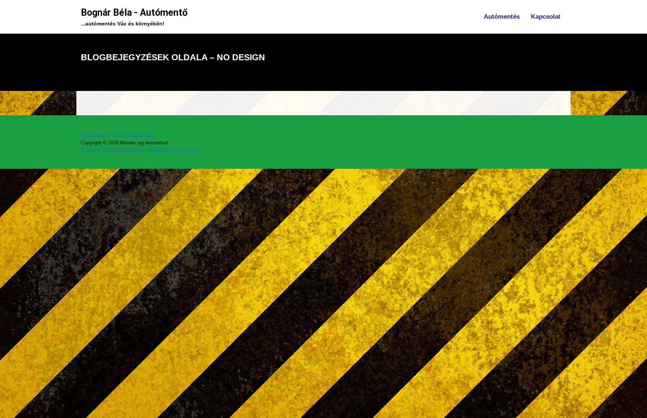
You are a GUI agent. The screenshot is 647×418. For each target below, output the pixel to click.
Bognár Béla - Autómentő (134, 12)
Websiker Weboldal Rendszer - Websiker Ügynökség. (139, 150)
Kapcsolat (546, 16)
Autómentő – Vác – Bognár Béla (118, 135)
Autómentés (502, 16)
